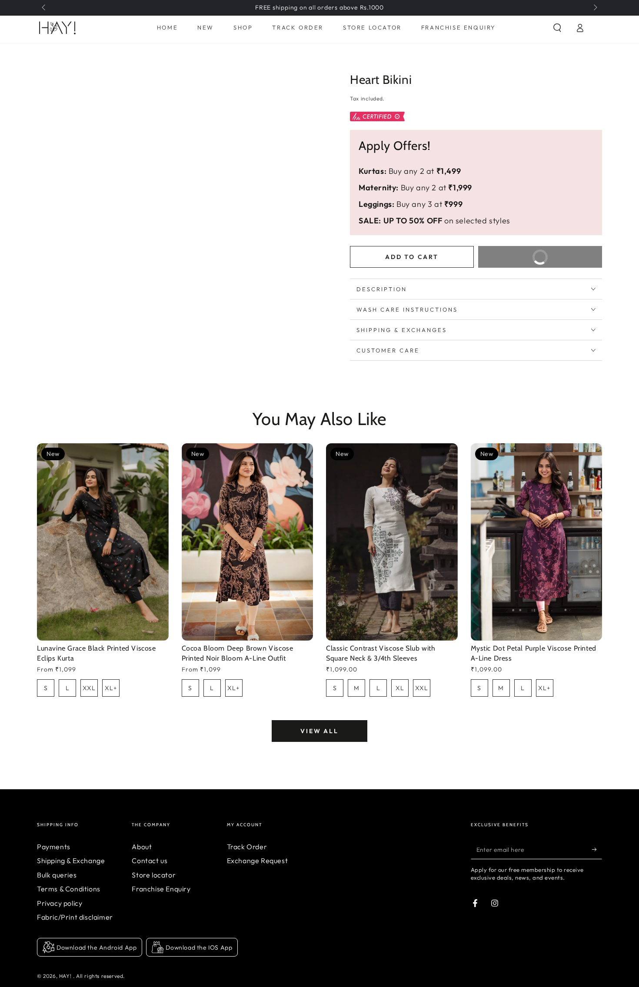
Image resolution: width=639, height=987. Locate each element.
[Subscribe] (597, 849)
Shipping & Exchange (71, 860)
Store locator (154, 875)
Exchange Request (257, 860)
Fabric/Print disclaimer (75, 917)
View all (319, 731)
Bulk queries (57, 875)
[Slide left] (44, 8)
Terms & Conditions (68, 888)
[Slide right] (594, 8)
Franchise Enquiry (161, 888)
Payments (53, 846)
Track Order (247, 846)
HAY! (66, 976)
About (142, 846)
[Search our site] (557, 27)
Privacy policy (59, 903)
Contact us (149, 860)
